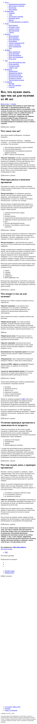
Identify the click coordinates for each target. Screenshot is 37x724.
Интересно (8, 69)
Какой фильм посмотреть (17, 4)
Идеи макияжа (13, 38)
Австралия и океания (16, 16)
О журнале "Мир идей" (13, 707)
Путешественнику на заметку (19, 22)
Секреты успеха (14, 29)
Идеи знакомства (14, 52)
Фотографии (13, 9)
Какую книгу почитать (16, 6)
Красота (7, 34)
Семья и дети (13, 68)
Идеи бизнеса (13, 25)
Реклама (11, 83)
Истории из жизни (15, 78)
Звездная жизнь (14, 30)
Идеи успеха (5, 104)
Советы (11, 32)
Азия (10, 15)
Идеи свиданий (14, 53)
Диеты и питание (14, 45)
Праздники (12, 8)
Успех (7, 23)
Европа (11, 20)
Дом (6, 60)
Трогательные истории (16, 80)
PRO (6, 552)
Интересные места (15, 75)
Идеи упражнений (15, 46)
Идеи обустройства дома (17, 62)
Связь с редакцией (11, 710)
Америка (12, 13)
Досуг (7, 2)
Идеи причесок (14, 36)
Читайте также (10, 571)
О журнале (8, 82)
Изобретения (13, 71)
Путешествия (9, 11)
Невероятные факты (15, 73)
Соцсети (11, 87)
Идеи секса (12, 59)
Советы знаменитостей (16, 43)
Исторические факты (16, 76)
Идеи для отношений (16, 57)
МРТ (23, 399)
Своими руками (14, 66)
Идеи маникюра (14, 39)
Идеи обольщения (15, 55)
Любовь (7, 50)
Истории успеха (14, 27)
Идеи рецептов (14, 64)
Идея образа (13, 41)
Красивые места (14, 18)
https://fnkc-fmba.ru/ (19, 547)
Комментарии (9, 573)
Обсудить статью (6, 549)
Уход (10, 48)
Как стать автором (15, 85)
